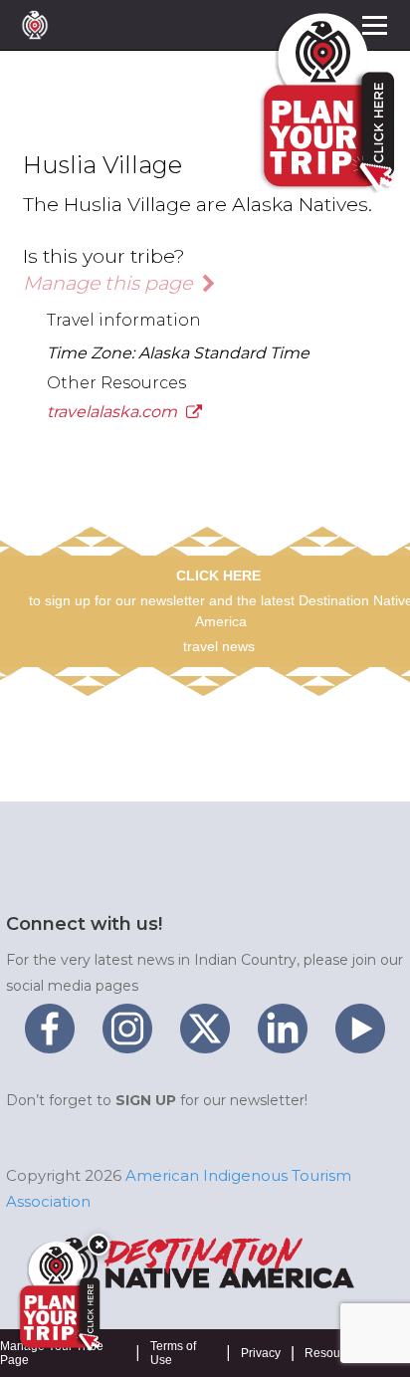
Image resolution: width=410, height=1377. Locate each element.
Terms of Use (173, 1353)
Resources (334, 1353)
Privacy (261, 1353)
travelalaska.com (114, 411)
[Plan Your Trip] (57, 1296)
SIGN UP (145, 1100)
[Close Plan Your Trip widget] (98, 1245)
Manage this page (110, 283)
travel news (219, 646)
